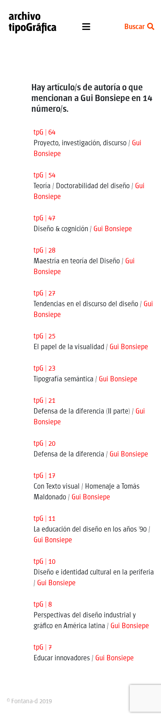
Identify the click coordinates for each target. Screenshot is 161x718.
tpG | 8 (43, 604)
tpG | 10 (44, 561)
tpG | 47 (44, 218)
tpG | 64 (44, 132)
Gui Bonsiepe (112, 229)
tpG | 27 (44, 293)
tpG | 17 (44, 476)
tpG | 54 (44, 175)
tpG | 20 (44, 443)
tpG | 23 (44, 368)
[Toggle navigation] (86, 29)
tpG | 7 (43, 647)
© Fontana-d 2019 (29, 701)
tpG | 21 (44, 400)
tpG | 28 (44, 250)
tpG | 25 (44, 336)
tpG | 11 (44, 518)
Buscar (135, 27)
